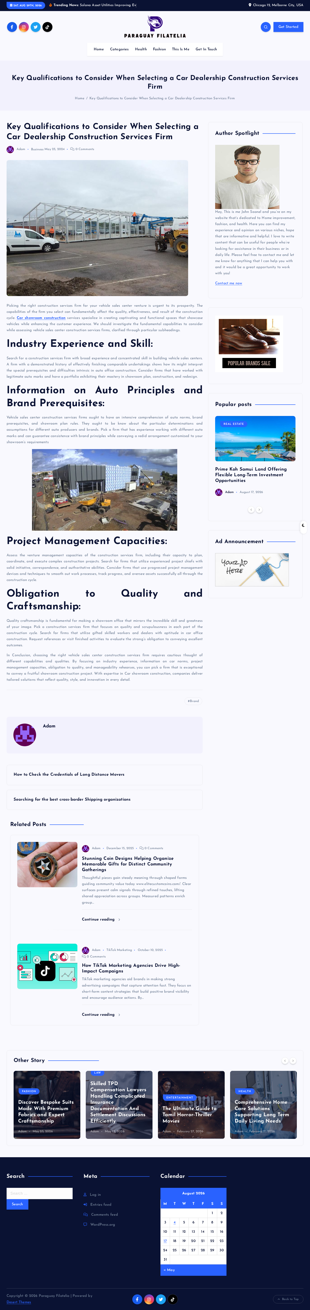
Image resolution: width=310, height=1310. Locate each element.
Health (141, 49)
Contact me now (228, 283)
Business (37, 149)
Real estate (234, 424)
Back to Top (290, 1299)
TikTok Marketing (119, 950)
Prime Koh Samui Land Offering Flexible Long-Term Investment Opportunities (251, 475)
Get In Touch (206, 49)
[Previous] (251, 509)
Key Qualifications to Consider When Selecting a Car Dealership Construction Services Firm (162, 98)
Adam (21, 149)
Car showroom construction (41, 318)
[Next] (259, 509)
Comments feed (104, 1215)
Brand (194, 701)
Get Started (288, 27)
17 (165, 1241)
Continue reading (99, 919)
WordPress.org (102, 1225)
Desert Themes (19, 1302)
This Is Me (180, 49)
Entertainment (179, 1097)
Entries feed (100, 1205)
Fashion (159, 49)
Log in (95, 1195)
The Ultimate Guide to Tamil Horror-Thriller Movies (189, 1115)
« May (169, 1270)
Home (99, 49)
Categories (119, 49)
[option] (255, 456)
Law (97, 1073)
